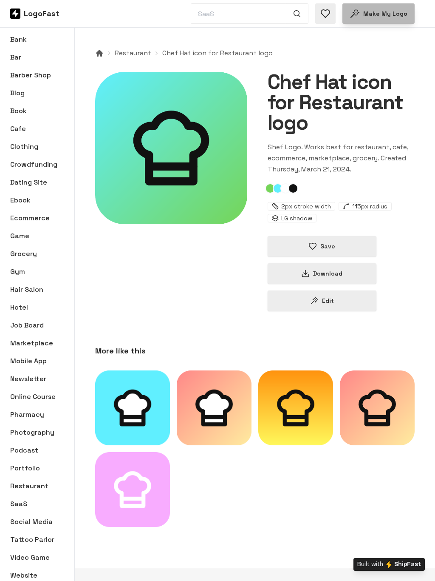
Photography (32, 432)
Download (327, 273)
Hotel (19, 307)
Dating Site (28, 182)
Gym (17, 271)
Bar (15, 57)
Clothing (24, 146)
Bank (18, 39)
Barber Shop (30, 75)
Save (327, 246)
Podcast (24, 450)
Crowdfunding (33, 164)
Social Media (31, 521)
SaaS (18, 503)
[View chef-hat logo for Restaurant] (171, 148)
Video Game (30, 557)
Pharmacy (27, 414)
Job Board (27, 325)
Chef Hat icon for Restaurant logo (217, 52)
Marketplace (31, 343)
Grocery (23, 253)
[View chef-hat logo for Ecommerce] (295, 407)
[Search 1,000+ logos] (297, 13)
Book (18, 110)
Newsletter (28, 378)
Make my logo (385, 13)
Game (19, 235)
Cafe (18, 128)
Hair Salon (26, 289)
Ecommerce (30, 218)
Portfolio (25, 468)
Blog (17, 92)
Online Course (33, 396)
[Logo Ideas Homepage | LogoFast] (99, 53)
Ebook (20, 200)
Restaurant (29, 485)
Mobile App (28, 360)
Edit (328, 301)
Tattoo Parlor (32, 539)
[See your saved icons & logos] (325, 13)
